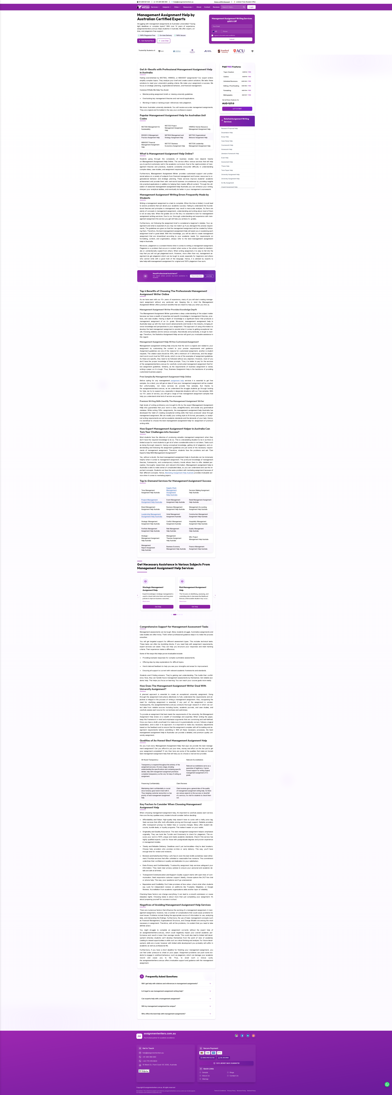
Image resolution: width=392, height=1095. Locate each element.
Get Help (158, 604)
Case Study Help (227, 141)
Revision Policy (241, 1090)
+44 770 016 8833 (150, 1061)
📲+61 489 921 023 (143, 2)
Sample (205, 1072)
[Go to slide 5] (181, 614)
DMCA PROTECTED (208, 1057)
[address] (236, 1036)
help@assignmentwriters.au (153, 1053)
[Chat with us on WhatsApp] (387, 1084)
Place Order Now (197, 276)
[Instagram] (254, 1036)
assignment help (177, 381)
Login (251, 7)
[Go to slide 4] (177, 614)
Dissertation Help (227, 132)
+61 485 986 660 (161, 2)
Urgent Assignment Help (229, 187)
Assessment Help (227, 162)
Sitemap (205, 1079)
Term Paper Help (227, 170)
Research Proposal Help (229, 128)
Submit (231, 39)
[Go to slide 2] (173, 614)
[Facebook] (242, 1036)
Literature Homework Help (230, 153)
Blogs (232, 1072)
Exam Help (224, 158)
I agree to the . (224, 35)
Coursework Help (227, 145)
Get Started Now (147, 41)
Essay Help (225, 137)
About (199, 7)
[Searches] (244, 7)
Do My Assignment (227, 183)
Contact (207, 7)
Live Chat (164, 41)
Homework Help (226, 149)
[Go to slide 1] (171, 614)
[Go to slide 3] (175, 614)
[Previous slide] (138, 595)
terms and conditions (228, 35)
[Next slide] (215, 595)
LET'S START (237, 109)
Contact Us (234, 1076)
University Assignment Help (230, 174)
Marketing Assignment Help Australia (179, 473)
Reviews (216, 7)
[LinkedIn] (248, 1036)
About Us (206, 1076)
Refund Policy (251, 1090)
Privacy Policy (231, 1090)
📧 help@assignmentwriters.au (182, 2)
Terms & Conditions (220, 1090)
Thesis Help (225, 166)
